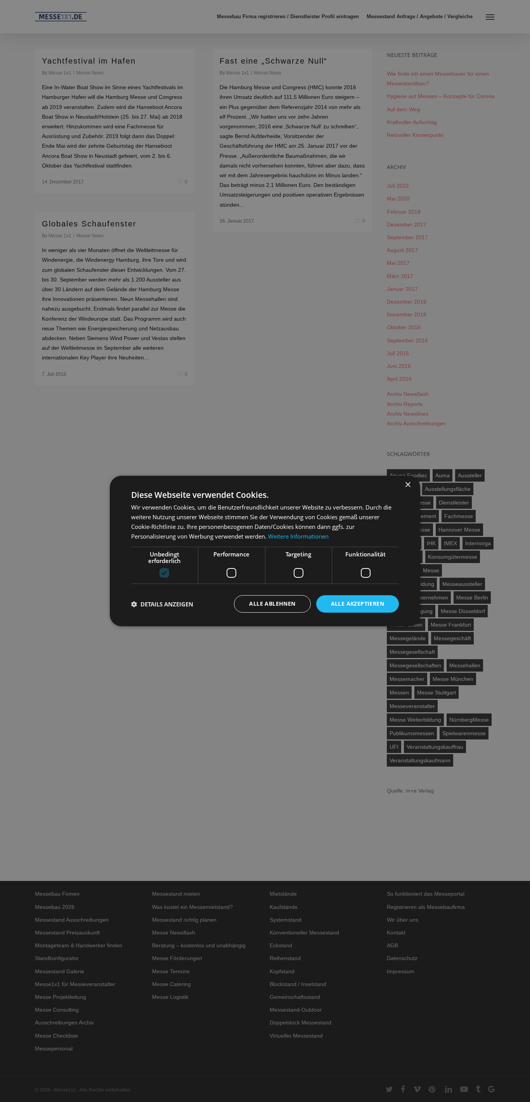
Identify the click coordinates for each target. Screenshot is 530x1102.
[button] (162, 604)
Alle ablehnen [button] (272, 603)
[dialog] (265, 551)
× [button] (407, 485)
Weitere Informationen (298, 536)
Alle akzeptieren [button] (357, 603)
